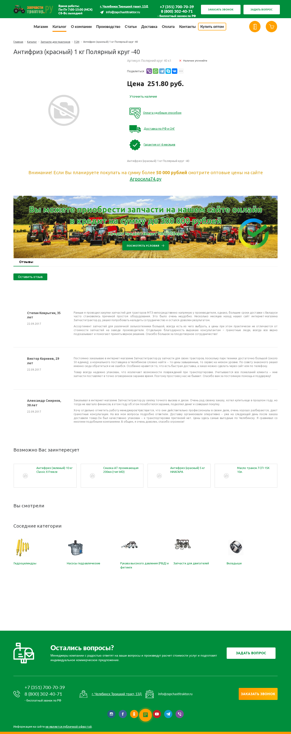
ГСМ (76, 41)
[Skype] (168, 71)
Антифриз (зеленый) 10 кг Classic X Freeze (54, 469)
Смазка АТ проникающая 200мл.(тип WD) (120, 469)
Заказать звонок (220, 9)
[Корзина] (271, 26)
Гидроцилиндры (25, 563)
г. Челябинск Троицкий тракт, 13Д (124, 6)
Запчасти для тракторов (55, 41)
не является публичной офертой (68, 726)
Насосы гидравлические (83, 563)
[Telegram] (162, 71)
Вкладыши (234, 563)
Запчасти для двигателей (191, 563)
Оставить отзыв (30, 277)
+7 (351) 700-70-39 (177, 7)
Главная (18, 41)
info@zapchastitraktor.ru (123, 12)
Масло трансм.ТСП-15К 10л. (253, 469)
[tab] (26, 262)
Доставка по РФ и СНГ (159, 128)
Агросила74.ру (145, 178)
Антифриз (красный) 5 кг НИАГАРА (187, 469)
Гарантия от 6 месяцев (159, 144)
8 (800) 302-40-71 (177, 11)
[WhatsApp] (155, 71)
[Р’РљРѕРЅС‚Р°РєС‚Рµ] (174, 71)
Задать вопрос (262, 9)
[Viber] (149, 71)
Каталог (32, 41)
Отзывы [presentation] (26, 262)
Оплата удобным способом (162, 112)
